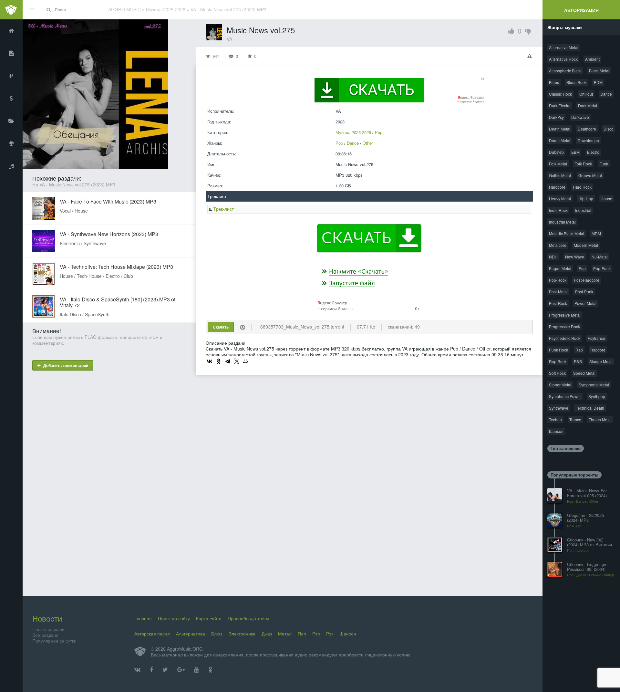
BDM (598, 82)
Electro (593, 152)
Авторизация (581, 10)
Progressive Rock (564, 326)
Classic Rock (560, 94)
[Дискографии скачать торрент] (11, 53)
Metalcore (557, 245)
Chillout (586, 94)
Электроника (241, 633)
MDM (596, 233)
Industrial (583, 210)
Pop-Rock (557, 280)
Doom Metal (559, 140)
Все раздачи (45, 635)
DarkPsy (556, 117)
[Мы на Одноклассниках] (210, 670)
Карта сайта (209, 618)
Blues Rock (576, 82)
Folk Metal (558, 163)
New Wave (574, 256)
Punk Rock (558, 349)
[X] (237, 361)
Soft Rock (557, 373)
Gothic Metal (560, 175)
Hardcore (557, 187)
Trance (575, 419)
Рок (329, 633)
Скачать (221, 327)
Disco (609, 128)
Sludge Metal (601, 361)
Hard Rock (582, 187)
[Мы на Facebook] (151, 670)
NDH (553, 256)
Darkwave (580, 117)
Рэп (316, 633)
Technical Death (590, 408)
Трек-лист (223, 209)
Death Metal (559, 128)
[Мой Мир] (246, 361)
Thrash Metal (600, 419)
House (606, 198)
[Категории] (11, 121)
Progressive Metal (565, 315)
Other (368, 143)
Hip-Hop (585, 198)
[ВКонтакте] (209, 361)
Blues (554, 82)
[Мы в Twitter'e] (165, 670)
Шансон (556, 431)
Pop (378, 132)
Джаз (267, 633)
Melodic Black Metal (566, 233)
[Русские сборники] (11, 76)
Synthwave (558, 408)
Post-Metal (558, 291)
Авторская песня (152, 633)
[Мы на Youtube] (196, 670)
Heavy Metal (560, 198)
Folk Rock (583, 163)
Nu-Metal (600, 256)
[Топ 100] (11, 143)
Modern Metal (586, 245)
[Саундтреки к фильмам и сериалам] (11, 166)
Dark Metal (587, 105)
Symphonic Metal (594, 384)
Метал (285, 633)
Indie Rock (558, 210)
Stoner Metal (560, 384)
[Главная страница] (11, 30)
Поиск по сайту (174, 618)
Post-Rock (558, 303)
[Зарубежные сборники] (11, 98)
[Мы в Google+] (181, 670)
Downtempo (588, 140)
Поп (302, 633)
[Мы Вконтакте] (137, 670)
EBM (575, 152)
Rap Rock (557, 361)
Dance (353, 143)
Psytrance (596, 338)
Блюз (216, 633)
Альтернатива (190, 633)
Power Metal (585, 303)
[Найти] (48, 9)
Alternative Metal (563, 47)
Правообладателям (248, 618)
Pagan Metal (560, 268)
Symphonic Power (565, 396)
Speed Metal (584, 373)
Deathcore (587, 128)
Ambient (592, 59)
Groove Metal (590, 175)
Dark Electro (560, 105)
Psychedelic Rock (564, 338)
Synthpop (596, 396)
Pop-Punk (602, 268)
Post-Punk (584, 291)
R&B (578, 361)
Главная (143, 618)
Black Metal (599, 70)
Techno (555, 419)
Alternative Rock (563, 59)
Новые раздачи (48, 629)
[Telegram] (228, 361)
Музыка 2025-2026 (353, 132)
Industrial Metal (562, 222)
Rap (579, 349)
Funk (603, 163)
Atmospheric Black (565, 70)
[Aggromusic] (11, 9)
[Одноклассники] (218, 361)
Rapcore (597, 349)
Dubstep (556, 152)
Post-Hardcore (586, 280)
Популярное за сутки (54, 640)
